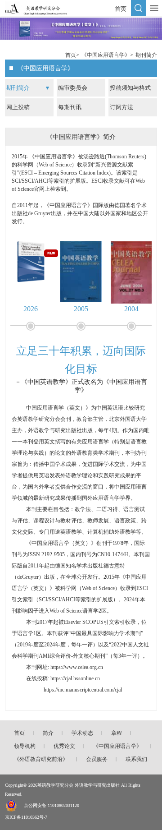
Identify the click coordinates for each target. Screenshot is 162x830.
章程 (116, 733)
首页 (120, 8)
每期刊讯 (69, 107)
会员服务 (97, 759)
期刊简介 (146, 55)
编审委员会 (72, 87)
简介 (48, 733)
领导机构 (25, 746)
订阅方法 (121, 107)
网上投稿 (18, 107)
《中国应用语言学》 (105, 55)
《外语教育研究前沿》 (41, 759)
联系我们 (136, 759)
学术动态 (82, 733)
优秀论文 (64, 746)
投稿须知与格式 (130, 87)
